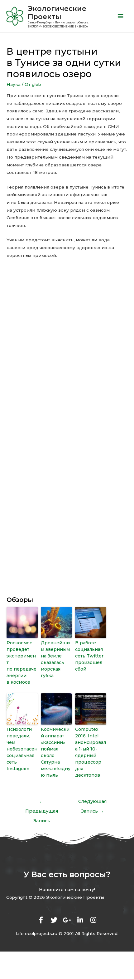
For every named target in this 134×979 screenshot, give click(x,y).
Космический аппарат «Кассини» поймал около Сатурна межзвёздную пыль (55, 752)
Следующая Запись (92, 803)
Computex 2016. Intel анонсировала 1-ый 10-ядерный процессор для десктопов (90, 752)
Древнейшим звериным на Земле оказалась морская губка (55, 659)
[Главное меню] (120, 16)
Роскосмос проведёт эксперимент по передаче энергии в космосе (21, 662)
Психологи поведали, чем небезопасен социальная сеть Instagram (22, 748)
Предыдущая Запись (41, 803)
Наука (14, 84)
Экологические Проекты (57, 12)
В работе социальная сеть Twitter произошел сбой (89, 656)
